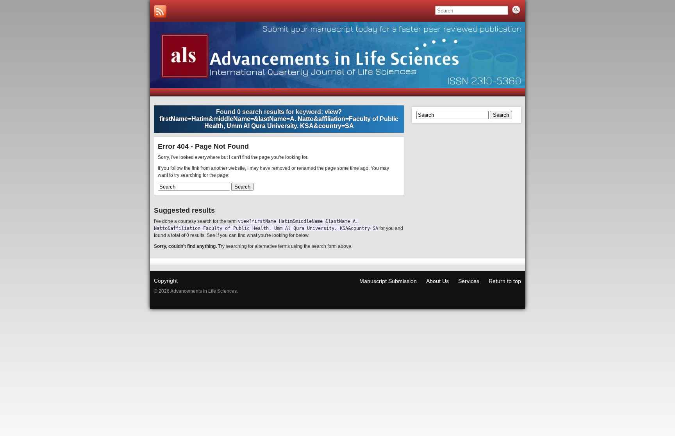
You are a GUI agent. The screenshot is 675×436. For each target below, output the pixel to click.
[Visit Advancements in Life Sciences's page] (160, 11)
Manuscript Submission (388, 281)
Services (468, 281)
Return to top (505, 281)
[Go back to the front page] (337, 55)
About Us (437, 281)
